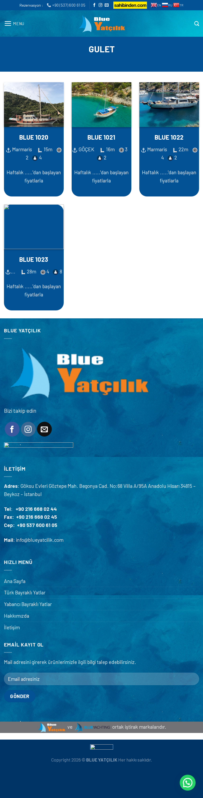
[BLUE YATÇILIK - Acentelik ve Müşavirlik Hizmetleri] (101, 23)
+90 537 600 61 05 (37, 525)
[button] (188, 783)
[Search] (196, 23)
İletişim (12, 627)
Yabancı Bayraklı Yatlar (28, 604)
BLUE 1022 (169, 137)
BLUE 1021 (101, 137)
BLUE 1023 (33, 259)
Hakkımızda (16, 616)
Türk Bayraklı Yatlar (24, 592)
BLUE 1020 (33, 137)
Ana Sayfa (14, 581)
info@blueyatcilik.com (39, 540)
